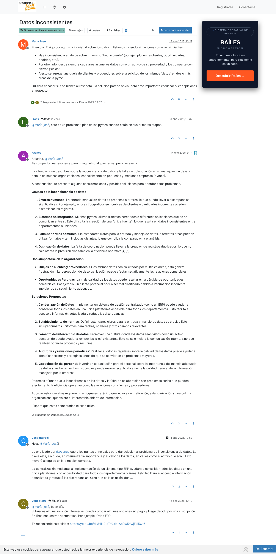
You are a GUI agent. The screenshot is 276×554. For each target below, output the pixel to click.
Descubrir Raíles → (230, 76)
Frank (35, 119)
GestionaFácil (40, 437)
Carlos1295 (39, 500)
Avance (36, 152)
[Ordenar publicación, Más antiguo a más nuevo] (153, 30)
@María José (52, 119)
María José (39, 41)
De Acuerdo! (264, 549)
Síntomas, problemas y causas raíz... (43, 30)
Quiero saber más (145, 549)
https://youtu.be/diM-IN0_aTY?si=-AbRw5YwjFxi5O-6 (108, 523)
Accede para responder (175, 30)
